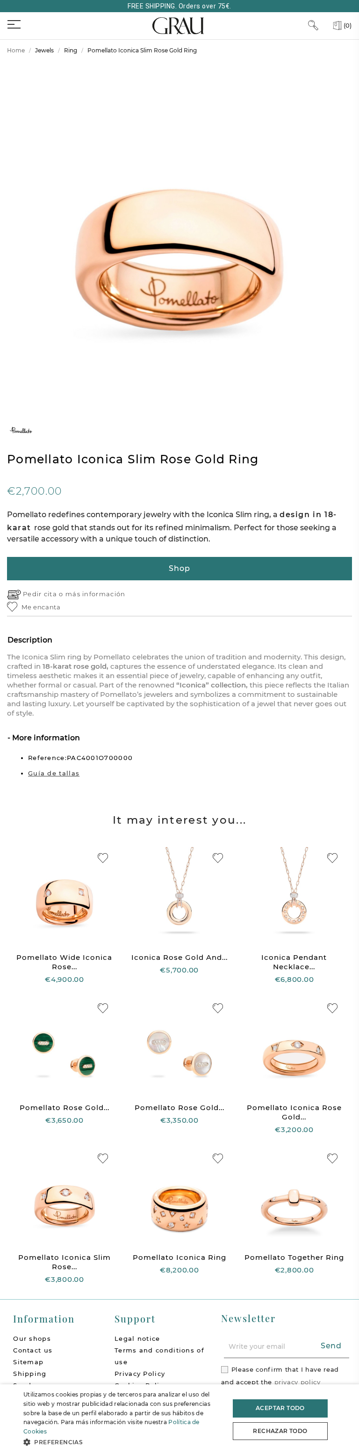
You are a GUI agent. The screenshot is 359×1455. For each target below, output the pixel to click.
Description (29, 640)
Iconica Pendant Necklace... (294, 962)
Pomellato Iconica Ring (179, 1257)
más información (95, 594)
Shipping (29, 1373)
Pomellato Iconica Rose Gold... (294, 1112)
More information (45, 737)
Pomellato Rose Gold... (64, 1107)
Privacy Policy (140, 1373)
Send (331, 1345)
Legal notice (137, 1338)
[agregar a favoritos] (103, 858)
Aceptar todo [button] (280, 1407)
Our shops (32, 1338)
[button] (123, 1442)
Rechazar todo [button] (280, 1430)
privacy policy (297, 1382)
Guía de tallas (53, 773)
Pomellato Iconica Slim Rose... (64, 1262)
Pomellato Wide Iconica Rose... (64, 962)
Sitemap (28, 1362)
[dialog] (179, 1419)
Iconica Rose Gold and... (179, 957)
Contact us (32, 1350)
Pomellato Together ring (294, 1257)
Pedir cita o (44, 594)
